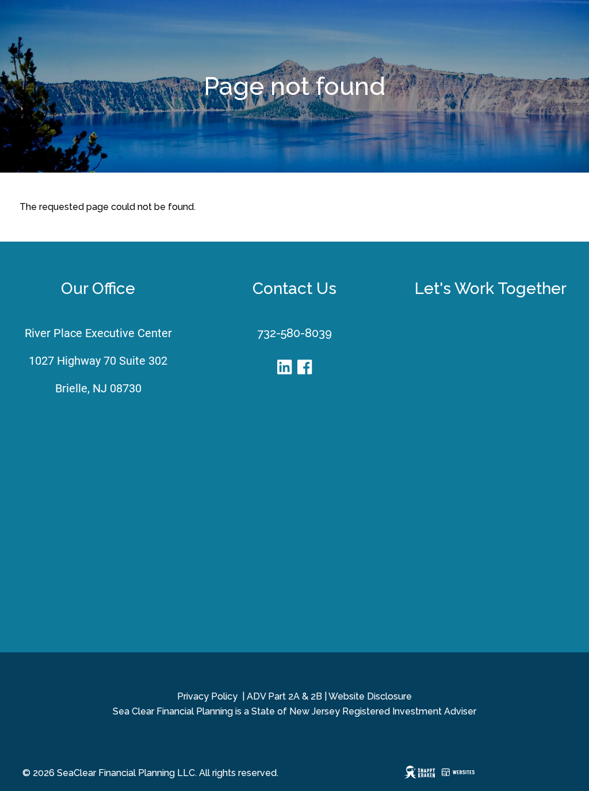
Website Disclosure (370, 696)
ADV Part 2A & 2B (284, 696)
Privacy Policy (207, 696)
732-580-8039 (294, 333)
